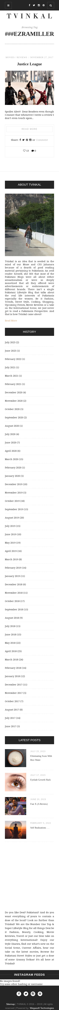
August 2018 (12, 617)
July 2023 (10, 342)
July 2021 (10, 367)
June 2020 (10, 442)
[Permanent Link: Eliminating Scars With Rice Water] (15, 766)
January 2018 (12, 676)
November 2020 (14, 400)
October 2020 (12, 409)
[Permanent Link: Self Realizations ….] (15, 837)
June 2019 (10, 534)
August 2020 (12, 425)
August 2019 (12, 517)
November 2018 (14, 592)
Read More (30, 129)
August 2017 (12, 709)
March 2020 (11, 459)
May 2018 (10, 642)
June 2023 (10, 350)
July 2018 (10, 626)
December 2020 (13, 392)
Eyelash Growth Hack (40, 780)
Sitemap (10, 1004)
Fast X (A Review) (39, 804)
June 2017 (10, 726)
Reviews (22, 57)
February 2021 (13, 384)
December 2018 (13, 584)
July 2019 (10, 526)
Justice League (29, 64)
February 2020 (13, 467)
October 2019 (12, 500)
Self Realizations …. (39, 828)
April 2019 (11, 551)
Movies (10, 57)
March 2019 (11, 559)
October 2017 (12, 701)
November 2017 (14, 692)
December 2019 (13, 484)
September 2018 (14, 609)
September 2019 (14, 509)
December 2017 (13, 684)
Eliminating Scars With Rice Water (41, 758)
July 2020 (10, 434)
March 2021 (11, 375)
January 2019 (12, 576)
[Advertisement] (29, 876)
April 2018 (11, 651)
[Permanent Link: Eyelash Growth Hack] (15, 790)
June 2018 (10, 634)
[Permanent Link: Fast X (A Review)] (15, 814)
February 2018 (13, 667)
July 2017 (10, 717)
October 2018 (12, 601)
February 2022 (13, 359)
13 (27, 150)
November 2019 (14, 492)
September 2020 (14, 417)
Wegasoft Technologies (42, 1008)
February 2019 (13, 567)
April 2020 (11, 450)
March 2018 (11, 659)
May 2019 (10, 542)
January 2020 (12, 475)
